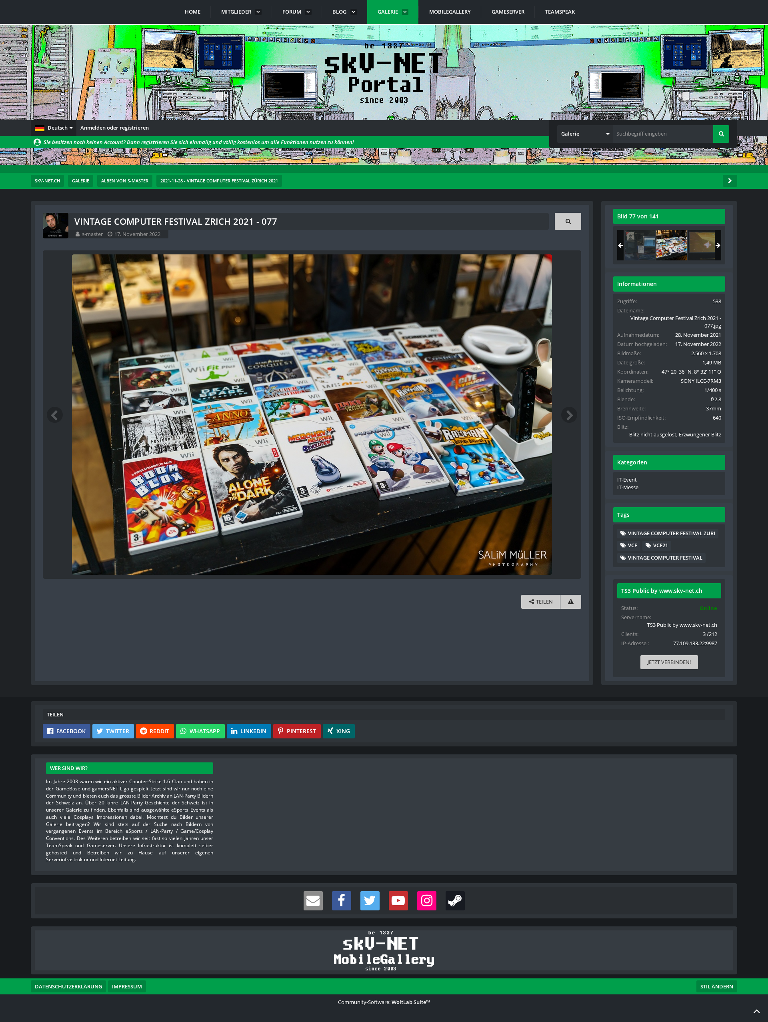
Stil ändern (716, 986)
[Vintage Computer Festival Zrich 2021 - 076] (640, 245)
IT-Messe (627, 487)
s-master (92, 234)
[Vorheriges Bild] (55, 415)
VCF (632, 545)
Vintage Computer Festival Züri (671, 533)
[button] (53, 128)
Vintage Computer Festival (665, 557)
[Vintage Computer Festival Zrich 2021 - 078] (703, 245)
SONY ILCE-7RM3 (701, 380)
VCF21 (660, 545)
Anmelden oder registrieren (114, 127)
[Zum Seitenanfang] (757, 1011)
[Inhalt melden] (570, 602)
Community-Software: (384, 1002)
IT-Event (627, 479)
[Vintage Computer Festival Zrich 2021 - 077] (671, 245)
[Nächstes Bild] (569, 415)
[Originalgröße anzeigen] (568, 221)
